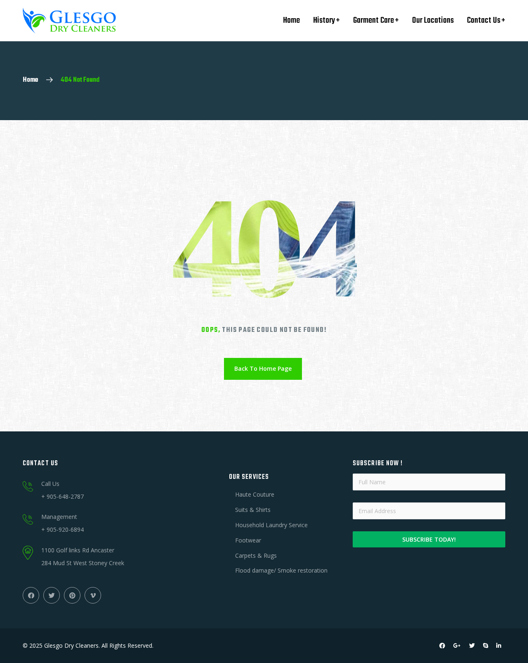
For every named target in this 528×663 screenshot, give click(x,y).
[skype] (485, 646)
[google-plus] (457, 646)
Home (291, 20)
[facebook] (442, 646)
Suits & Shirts (253, 510)
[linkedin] (498, 646)
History (324, 20)
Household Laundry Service (271, 525)
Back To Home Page (263, 368)
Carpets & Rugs (256, 555)
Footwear (248, 540)
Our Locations (433, 20)
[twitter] (472, 646)
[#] (31, 595)
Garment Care (373, 20)
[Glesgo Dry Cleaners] (69, 21)
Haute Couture (254, 494)
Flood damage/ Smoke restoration (281, 570)
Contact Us (483, 20)
